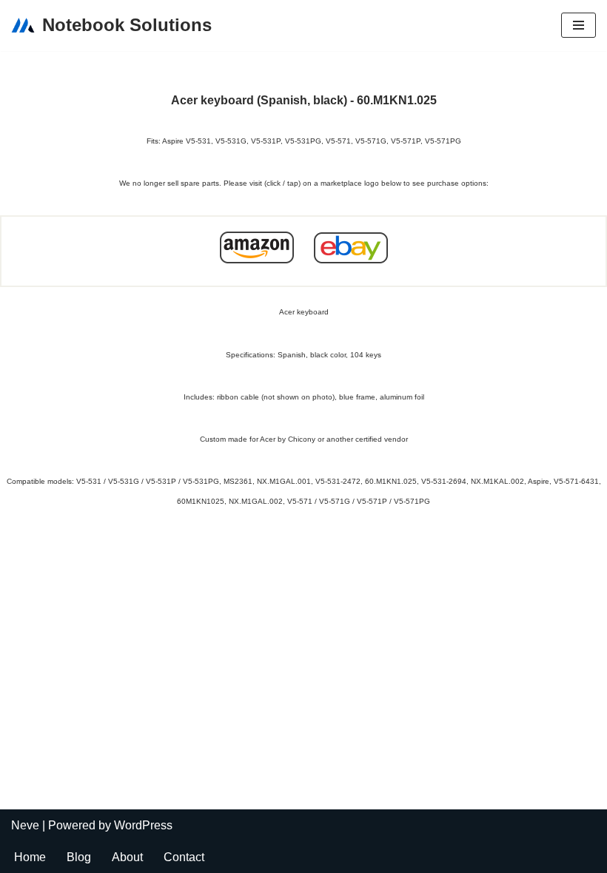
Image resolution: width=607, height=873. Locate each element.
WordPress (143, 825)
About (127, 857)
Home (30, 857)
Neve (25, 825)
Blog (79, 857)
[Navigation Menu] (578, 25)
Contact (184, 857)
